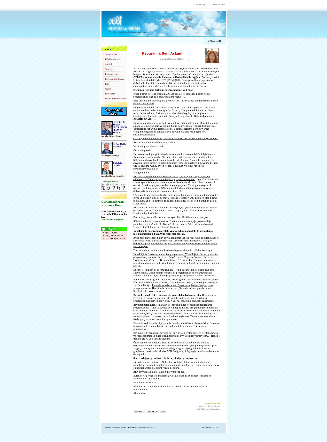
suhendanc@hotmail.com (209, 406)
